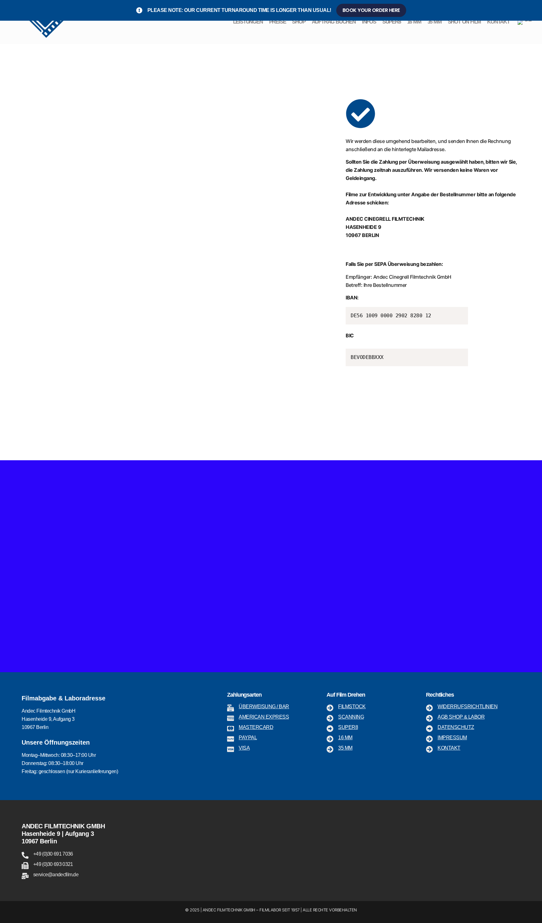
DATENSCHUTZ (456, 727)
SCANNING (351, 717)
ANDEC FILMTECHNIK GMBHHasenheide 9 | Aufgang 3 (63, 830)
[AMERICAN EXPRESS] (230, 718)
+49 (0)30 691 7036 (53, 854)
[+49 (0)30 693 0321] (25, 865)
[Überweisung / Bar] (230, 707)
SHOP (298, 22)
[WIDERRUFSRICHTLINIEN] (429, 707)
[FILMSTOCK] (330, 707)
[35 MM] (330, 749)
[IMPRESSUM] (429, 739)
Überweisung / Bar (264, 706)
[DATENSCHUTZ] (429, 728)
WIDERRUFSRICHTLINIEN (467, 706)
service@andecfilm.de (55, 874)
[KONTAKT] (429, 749)
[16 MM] (330, 739)
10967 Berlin (39, 841)
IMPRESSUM (452, 737)
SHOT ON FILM (464, 22)
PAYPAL (248, 737)
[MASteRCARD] (230, 728)
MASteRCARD (256, 727)
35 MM (435, 22)
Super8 (348, 727)
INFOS (369, 22)
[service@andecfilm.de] (25, 876)
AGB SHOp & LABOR (461, 717)
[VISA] (230, 749)
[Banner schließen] (536, 10)
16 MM (414, 22)
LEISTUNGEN (248, 22)
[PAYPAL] (230, 739)
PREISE (277, 22)
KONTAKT (498, 22)
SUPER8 (391, 22)
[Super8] (330, 728)
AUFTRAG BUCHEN (334, 22)
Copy (460, 312)
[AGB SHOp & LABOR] (429, 718)
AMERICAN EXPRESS (264, 717)
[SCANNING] (330, 718)
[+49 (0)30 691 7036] (25, 855)
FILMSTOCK (352, 706)
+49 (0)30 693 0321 (53, 864)
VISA (244, 748)
